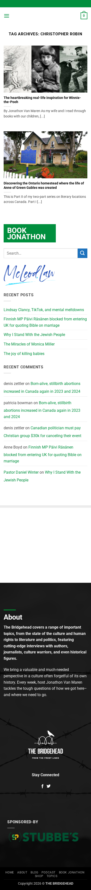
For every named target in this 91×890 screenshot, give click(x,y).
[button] (6, 16)
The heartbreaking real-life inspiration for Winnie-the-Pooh (42, 100)
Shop (39, 876)
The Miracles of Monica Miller (29, 344)
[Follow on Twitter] (48, 786)
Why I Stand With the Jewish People (34, 334)
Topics (52, 876)
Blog (34, 872)
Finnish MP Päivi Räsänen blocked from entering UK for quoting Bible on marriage (45, 322)
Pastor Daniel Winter (21, 472)
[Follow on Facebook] (42, 786)
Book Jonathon (72, 872)
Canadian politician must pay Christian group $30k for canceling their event (42, 432)
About (22, 872)
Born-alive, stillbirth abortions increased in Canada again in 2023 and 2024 (42, 387)
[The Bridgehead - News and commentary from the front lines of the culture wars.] (45, 16)
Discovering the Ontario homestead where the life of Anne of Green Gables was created (44, 185)
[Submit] (82, 253)
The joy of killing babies (24, 353)
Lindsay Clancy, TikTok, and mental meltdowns (44, 309)
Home (9, 872)
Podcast (48, 872)
